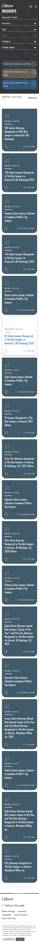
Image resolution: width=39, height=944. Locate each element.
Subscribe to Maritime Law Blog (15, 84)
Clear (34, 54)
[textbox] (19, 23)
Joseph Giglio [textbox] (8, 47)
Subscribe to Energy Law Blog (17, 63)
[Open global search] (36, 6)
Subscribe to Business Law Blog (16, 73)
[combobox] (19, 24)
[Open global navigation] (30, 6)
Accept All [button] (20, 939)
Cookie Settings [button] (8, 939)
